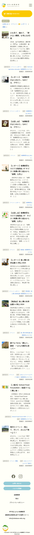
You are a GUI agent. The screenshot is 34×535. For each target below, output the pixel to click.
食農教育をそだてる (26, 69)
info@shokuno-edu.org (17, 518)
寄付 (17, 498)
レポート (24, 24)
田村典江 (28, 291)
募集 (4, 27)
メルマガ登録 (17, 488)
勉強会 (22, 249)
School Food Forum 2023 (19, 416)
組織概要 (17, 495)
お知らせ (6, 24)
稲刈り (18, 377)
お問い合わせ (17, 483)
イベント (14, 24)
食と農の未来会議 (25, 332)
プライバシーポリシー (17, 502)
